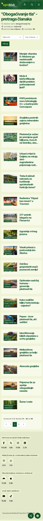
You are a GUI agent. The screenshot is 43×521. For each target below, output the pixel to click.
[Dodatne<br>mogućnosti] (38, 516)
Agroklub (22, 513)
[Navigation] (39, 4)
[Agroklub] (8, 4)
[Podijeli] (31, 516)
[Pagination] (6, 424)
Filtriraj (5, 44)
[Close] (32, 4)
